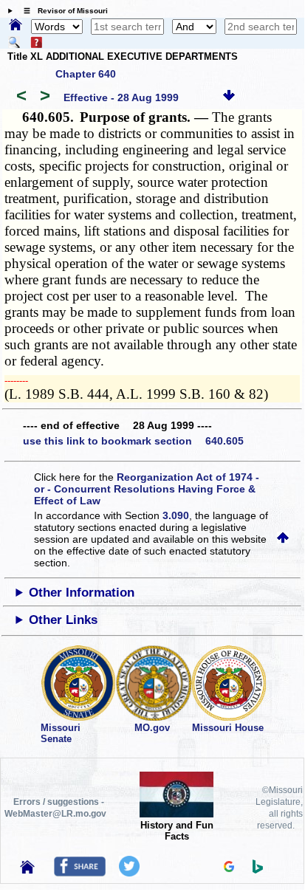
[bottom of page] (229, 97)
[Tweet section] (129, 873)
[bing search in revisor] (258, 870)
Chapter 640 (85, 74)
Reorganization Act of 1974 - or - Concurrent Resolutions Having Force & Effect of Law (146, 489)
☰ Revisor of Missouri (62, 11)
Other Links (63, 620)
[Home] (15, 25)
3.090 (175, 515)
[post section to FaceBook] (80, 873)
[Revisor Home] (27, 870)
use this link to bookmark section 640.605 (133, 441)
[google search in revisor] (229, 868)
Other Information (81, 593)
